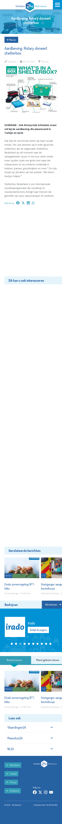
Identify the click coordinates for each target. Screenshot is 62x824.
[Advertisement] (31, 243)
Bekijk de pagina (38, 630)
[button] (12, 644)
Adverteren (14, 765)
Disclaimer (14, 790)
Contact (13, 773)
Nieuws (12, 39)
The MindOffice (52, 805)
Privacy (12, 782)
